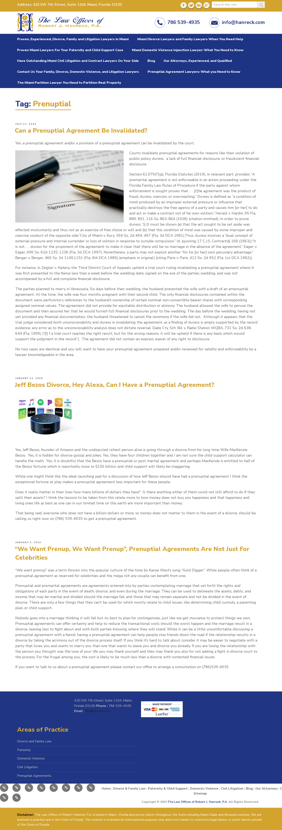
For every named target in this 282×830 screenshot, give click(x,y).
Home (106, 788)
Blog (151, 61)
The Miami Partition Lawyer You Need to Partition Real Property (69, 82)
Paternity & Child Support (168, 788)
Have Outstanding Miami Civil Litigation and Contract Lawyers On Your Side (78, 61)
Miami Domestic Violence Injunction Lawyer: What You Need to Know (188, 50)
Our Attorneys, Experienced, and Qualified (198, 61)
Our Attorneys (266, 788)
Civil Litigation (27, 767)
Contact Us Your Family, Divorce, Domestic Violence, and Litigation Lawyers (78, 71)
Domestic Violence (31, 758)
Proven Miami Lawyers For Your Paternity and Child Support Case (70, 50)
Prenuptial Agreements (34, 775)
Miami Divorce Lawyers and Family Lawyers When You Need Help (190, 39)
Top (270, 818)
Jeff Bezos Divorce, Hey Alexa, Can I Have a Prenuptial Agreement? (114, 385)
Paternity (24, 750)
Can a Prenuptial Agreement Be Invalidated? (81, 130)
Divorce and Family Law (34, 741)
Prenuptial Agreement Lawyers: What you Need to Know (194, 71)
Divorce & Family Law (129, 788)
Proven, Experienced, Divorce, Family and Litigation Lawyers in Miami (73, 39)
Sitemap (200, 793)
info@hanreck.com (243, 22)
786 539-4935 (183, 22)
